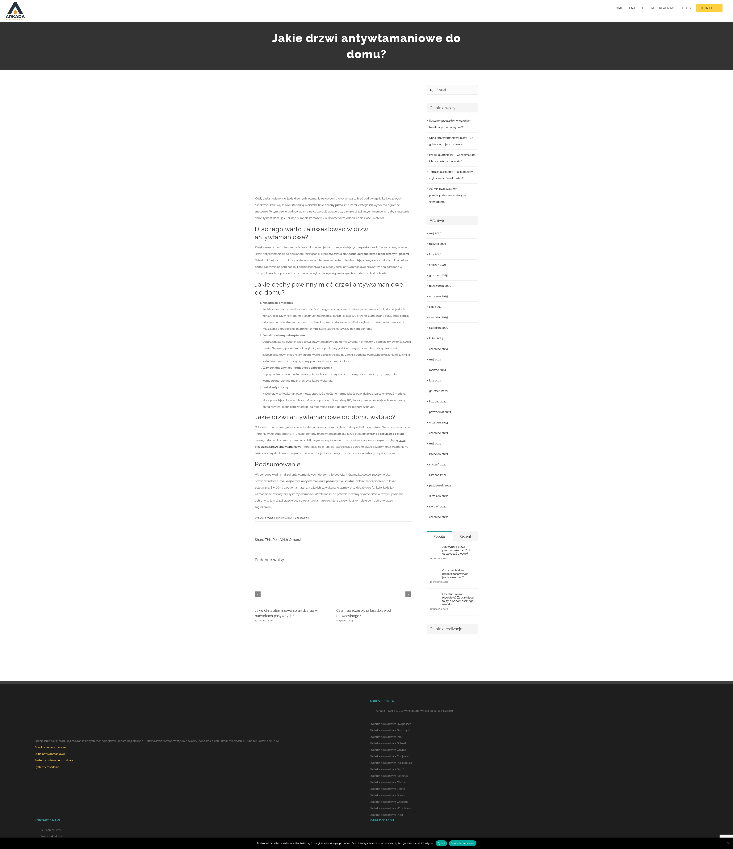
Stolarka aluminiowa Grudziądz (390, 730)
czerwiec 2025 (438, 317)
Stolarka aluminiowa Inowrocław (391, 763)
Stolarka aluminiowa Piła (386, 737)
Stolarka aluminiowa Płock (387, 815)
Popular (440, 536)
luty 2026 (435, 254)
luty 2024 (435, 380)
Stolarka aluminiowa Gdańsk (388, 743)
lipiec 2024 (436, 338)
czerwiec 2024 (438, 349)
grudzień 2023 (438, 391)
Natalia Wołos (265, 517)
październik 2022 (440, 485)
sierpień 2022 (437, 506)
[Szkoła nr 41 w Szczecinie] (461, 645)
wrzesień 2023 (438, 422)
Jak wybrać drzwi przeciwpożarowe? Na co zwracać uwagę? (456, 550)
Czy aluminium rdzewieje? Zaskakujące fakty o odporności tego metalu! (458, 599)
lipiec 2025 (436, 307)
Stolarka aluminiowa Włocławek (391, 808)
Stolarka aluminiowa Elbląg (387, 789)
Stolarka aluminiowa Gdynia (388, 750)
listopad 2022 (437, 475)
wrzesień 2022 (438, 496)
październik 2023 (440, 412)
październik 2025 (440, 286)
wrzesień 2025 (438, 296)
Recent (465, 536)
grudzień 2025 (438, 275)
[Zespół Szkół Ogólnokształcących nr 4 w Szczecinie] (447, 645)
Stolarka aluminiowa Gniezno (389, 802)
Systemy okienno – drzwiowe (54, 760)
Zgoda (441, 843)
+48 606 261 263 (51, 829)
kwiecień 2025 (438, 328)
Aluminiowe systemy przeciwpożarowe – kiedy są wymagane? (447, 195)
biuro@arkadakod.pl (53, 836)
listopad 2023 (437, 401)
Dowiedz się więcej (463, 843)
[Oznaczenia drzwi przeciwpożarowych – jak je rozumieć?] (435, 572)
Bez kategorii (302, 517)
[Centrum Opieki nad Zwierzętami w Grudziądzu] (433, 645)
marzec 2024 (437, 370)
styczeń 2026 (437, 265)
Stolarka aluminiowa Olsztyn (388, 782)
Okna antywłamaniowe (50, 754)
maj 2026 (435, 233)
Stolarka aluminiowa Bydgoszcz (390, 724)
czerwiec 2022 (438, 517)
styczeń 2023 (437, 464)
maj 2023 (435, 443)
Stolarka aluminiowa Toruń (387, 769)
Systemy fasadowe (47, 767)
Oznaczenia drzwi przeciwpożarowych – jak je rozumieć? (456, 574)
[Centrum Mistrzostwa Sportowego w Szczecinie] (433, 659)
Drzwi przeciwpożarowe (50, 747)
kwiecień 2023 (438, 454)
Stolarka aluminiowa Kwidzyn (389, 776)
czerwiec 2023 (438, 433)
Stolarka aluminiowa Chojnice (389, 756)
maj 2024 (435, 359)
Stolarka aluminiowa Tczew (387, 795)
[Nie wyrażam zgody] (728, 843)
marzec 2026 (437, 244)
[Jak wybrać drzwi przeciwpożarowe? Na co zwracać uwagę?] (435, 548)
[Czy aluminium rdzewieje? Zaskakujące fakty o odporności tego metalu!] (435, 595)
